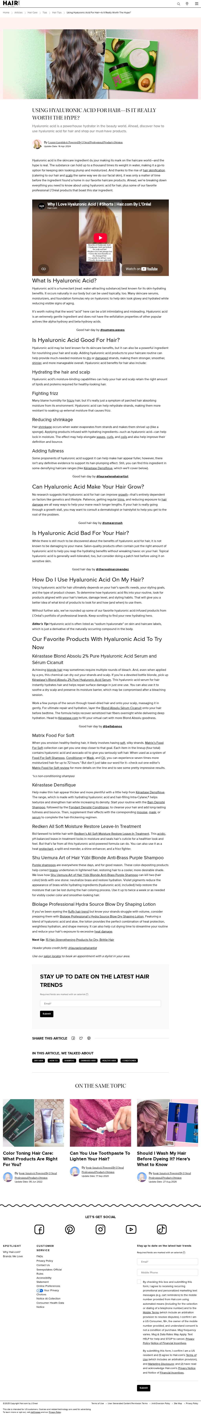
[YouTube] (131, 1229)
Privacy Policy (45, 1260)
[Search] (178, 3)
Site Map (178, 1403)
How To (54, 1060)
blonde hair (54, 670)
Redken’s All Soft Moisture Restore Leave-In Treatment (111, 833)
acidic (161, 833)
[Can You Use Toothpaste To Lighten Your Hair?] (100, 1123)
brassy (53, 870)
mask (152, 812)
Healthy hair (109, 1060)
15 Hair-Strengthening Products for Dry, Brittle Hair (80, 939)
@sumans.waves (112, 330)
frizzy (70, 400)
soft (122, 742)
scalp (69, 175)
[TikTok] (161, 1229)
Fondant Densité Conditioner (89, 807)
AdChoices (35, 1412)
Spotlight (12, 1246)
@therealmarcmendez (112, 569)
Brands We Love (13, 1256)
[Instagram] (100, 1229)
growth (123, 494)
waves (101, 437)
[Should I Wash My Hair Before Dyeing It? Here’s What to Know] (167, 1123)
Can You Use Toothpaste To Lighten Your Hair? (100, 1156)
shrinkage (45, 427)
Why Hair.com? (11, 1252)
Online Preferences (48, 1286)
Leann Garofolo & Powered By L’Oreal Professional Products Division (85, 142)
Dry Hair (38, 1060)
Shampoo (69, 1060)
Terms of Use (97, 1403)
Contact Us (43, 1265)
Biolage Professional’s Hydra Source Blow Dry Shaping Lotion (102, 916)
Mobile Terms (151, 1312)
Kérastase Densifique (98, 468)
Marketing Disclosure (161, 1364)
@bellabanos (112, 726)
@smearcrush (112, 523)
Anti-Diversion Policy (161, 1403)
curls (110, 437)
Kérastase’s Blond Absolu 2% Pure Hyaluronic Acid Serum (71, 679)
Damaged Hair (88, 1060)
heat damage (103, 931)
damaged (101, 358)
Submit (47, 1014)
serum (36, 817)
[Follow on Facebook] (39, 1229)
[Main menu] (196, 3)
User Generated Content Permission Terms (128, 1403)
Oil (103, 758)
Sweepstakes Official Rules (49, 1271)
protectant (46, 848)
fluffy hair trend (78, 911)
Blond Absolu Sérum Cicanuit (121, 708)
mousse (142, 812)
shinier (36, 363)
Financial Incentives (172, 1372)
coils (124, 437)
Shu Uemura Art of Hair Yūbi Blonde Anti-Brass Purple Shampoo (94, 875)
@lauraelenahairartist (112, 476)
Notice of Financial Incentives (168, 1343)
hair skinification (154, 170)
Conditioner (74, 758)
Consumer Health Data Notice (50, 1305)
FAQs (40, 1256)
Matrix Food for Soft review (50, 768)
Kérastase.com (68, 718)
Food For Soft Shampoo (48, 758)
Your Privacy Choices (48, 1292)
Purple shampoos (44, 865)
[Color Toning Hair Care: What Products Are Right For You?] (33, 1123)
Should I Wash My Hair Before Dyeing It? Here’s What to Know (163, 1159)
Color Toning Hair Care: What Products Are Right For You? (30, 1159)
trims (121, 499)
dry (89, 358)
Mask (90, 758)
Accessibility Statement (44, 1280)
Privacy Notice (187, 1368)
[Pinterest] (70, 1229)
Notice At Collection (48, 1298)
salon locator (52, 956)
